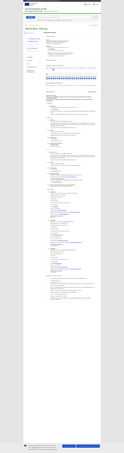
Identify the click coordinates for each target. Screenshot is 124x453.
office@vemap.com (58, 263)
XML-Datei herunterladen (34, 38)
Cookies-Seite (35, 447)
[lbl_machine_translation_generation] (62, 83)
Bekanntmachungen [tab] (30, 32)
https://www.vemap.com (63, 267)
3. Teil (28, 63)
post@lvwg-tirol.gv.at (58, 234)
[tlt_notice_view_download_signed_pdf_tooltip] (53, 70)
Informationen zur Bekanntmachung (31, 71)
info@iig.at (53, 48)
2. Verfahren (29, 60)
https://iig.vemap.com (71, 176)
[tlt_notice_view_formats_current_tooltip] (95, 91)
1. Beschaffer (30, 57)
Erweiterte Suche (50, 20)
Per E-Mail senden (33, 48)
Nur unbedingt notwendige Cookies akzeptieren (88, 446)
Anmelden (88, 4)
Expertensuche (58, 20)
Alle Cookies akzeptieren (69, 446)
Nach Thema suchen (67, 20)
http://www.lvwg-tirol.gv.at (63, 240)
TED (26, 25)
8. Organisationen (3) (31, 67)
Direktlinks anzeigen (33, 41)
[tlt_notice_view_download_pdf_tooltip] (47, 78)
